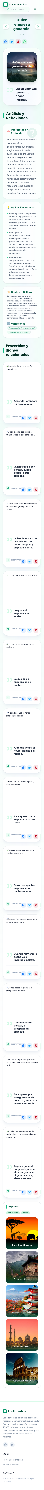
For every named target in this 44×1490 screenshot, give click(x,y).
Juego (25, 1213)
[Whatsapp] (24, 41)
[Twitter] (11, 41)
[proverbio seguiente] (38, 26)
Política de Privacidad (13, 1460)
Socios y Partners (11, 1464)
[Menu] (34, 9)
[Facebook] (5, 41)
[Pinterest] (18, 41)
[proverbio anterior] (6, 26)
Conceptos (13, 1213)
